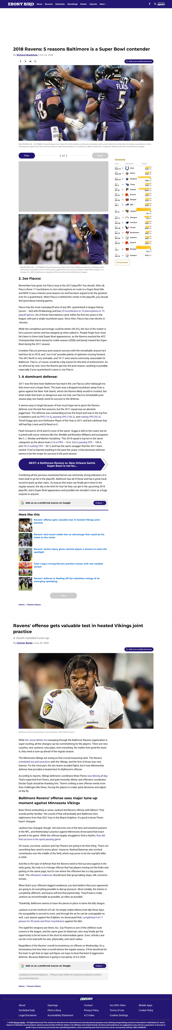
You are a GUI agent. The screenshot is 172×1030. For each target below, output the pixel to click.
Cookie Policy (146, 1010)
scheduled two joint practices (34, 761)
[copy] (35, 61)
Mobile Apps (145, 1005)
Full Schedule (122, 262)
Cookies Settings (119, 1015)
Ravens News (34, 604)
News (39, 4)
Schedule (60, 4)
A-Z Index (89, 1015)
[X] (155, 4)
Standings (72, 4)
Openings (53, 1005)
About (22, 1005)
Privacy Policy (91, 1010)
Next (100, 155)
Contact (88, 1005)
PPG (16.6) (46, 416)
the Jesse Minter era (36, 740)
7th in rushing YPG (33, 446)
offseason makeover (41, 875)
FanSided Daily (27, 1010)
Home (22, 604)
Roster (83, 4)
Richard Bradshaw (27, 55)
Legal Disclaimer (28, 1015)
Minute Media (19, 1022)
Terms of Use (117, 1010)
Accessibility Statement (60, 1015)
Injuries (93, 4)
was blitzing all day (97, 775)
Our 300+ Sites (117, 1005)
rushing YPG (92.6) (90, 416)
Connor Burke (24, 643)
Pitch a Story (54, 1010)
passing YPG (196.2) (64, 416)
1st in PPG (57, 442)
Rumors (49, 4)
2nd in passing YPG (82, 442)
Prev (26, 155)
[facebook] (149, 4)
